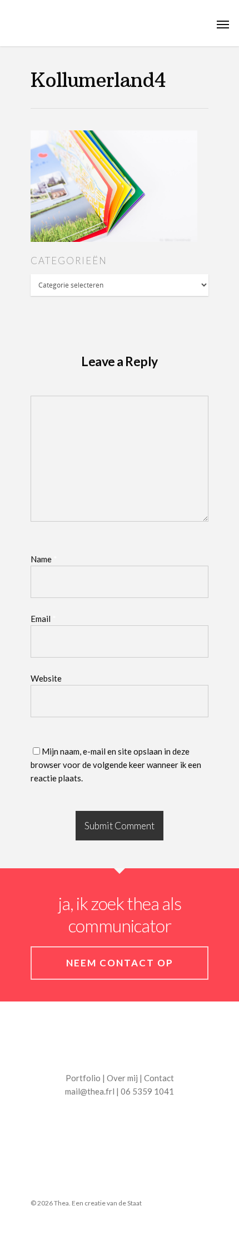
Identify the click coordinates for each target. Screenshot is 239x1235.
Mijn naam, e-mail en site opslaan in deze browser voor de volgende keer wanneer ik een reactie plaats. (116, 764)
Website (46, 678)
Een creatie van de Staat (107, 1203)
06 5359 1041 (147, 1091)
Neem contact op (119, 963)
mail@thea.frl (89, 1091)
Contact (159, 1078)
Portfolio (83, 1078)
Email (43, 619)
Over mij (122, 1078)
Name (44, 559)
